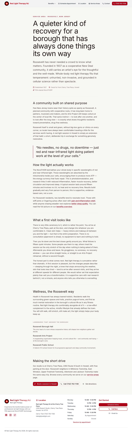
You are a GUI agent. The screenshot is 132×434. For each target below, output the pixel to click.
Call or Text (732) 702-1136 (45, 414)
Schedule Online (113, 405)
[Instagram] (10, 415)
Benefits (51, 3)
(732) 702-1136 (121, 3)
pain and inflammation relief (83, 201)
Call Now (115, 409)
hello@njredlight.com (43, 416)
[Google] (14, 415)
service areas (93, 375)
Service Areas (95, 3)
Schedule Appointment (68, 3)
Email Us (115, 413)
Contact (107, 3)
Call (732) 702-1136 (71, 384)
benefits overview (64, 207)
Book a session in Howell (47, 384)
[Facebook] (6, 415)
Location (83, 3)
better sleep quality (79, 204)
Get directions (90, 384)
